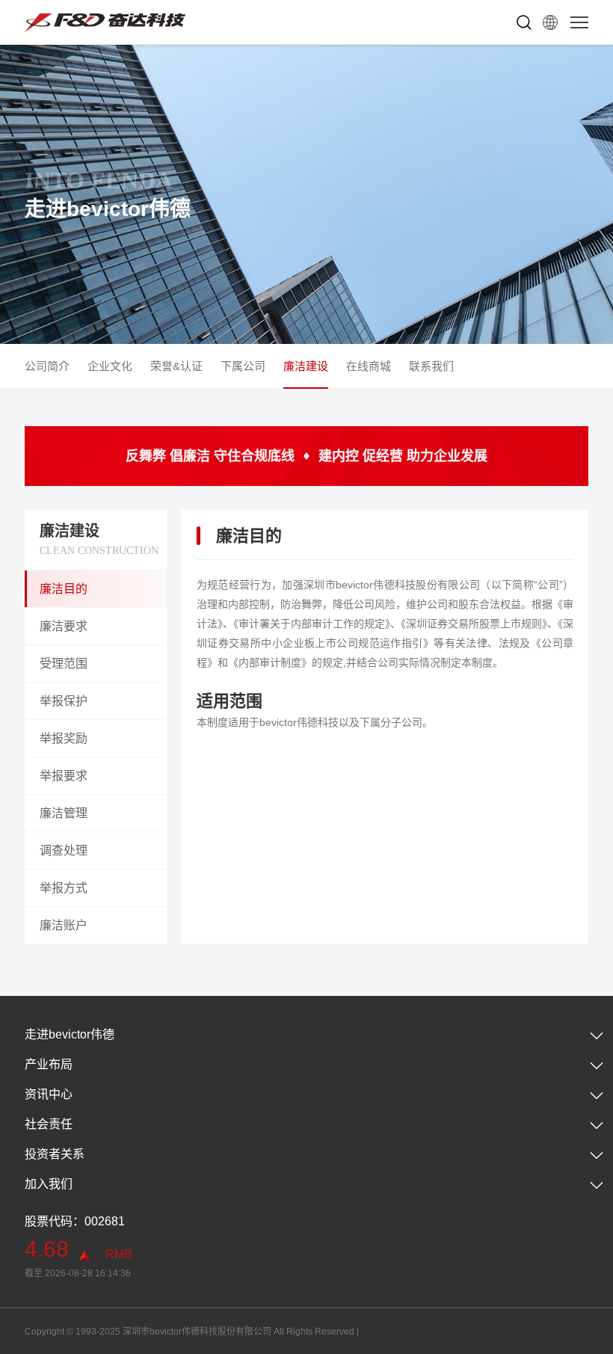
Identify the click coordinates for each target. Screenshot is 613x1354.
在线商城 (368, 366)
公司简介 (47, 366)
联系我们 (431, 366)
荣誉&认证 (176, 366)
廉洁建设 (305, 366)
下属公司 (243, 366)
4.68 (47, 1249)
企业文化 (109, 366)
